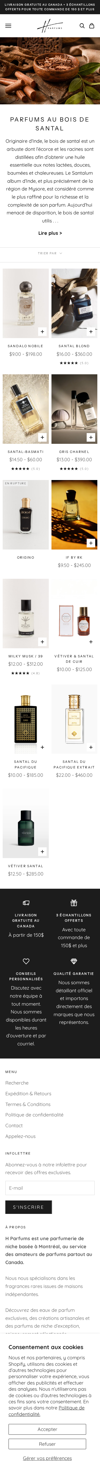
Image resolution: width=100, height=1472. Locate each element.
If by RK (74, 557)
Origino (25, 557)
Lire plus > (50, 233)
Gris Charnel (74, 452)
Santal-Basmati (26, 452)
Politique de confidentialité (34, 1115)
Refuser (47, 1444)
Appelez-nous (20, 1136)
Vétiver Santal (25, 866)
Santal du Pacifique (25, 764)
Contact (14, 1125)
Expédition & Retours (28, 1093)
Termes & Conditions (27, 1104)
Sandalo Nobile (25, 346)
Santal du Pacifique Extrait (74, 764)
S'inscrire (28, 1207)
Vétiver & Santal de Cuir (74, 659)
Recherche (17, 1083)
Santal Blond (74, 346)
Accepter (47, 1429)
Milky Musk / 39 (26, 656)
